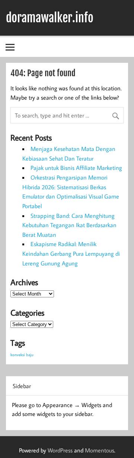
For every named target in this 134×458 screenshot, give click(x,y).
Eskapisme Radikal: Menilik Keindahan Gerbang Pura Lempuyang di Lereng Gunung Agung (71, 253)
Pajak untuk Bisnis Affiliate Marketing (76, 167)
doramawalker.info (49, 17)
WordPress (60, 450)
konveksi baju (22, 354)
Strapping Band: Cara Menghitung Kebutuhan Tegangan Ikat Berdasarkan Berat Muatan (69, 225)
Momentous (99, 450)
